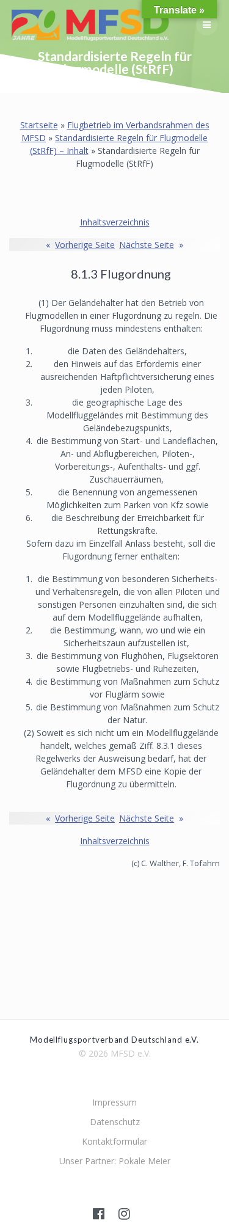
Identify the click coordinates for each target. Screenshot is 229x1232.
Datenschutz (115, 1122)
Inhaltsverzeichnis (115, 222)
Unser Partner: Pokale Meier (114, 1161)
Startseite (39, 125)
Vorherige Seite (80, 244)
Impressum (114, 1102)
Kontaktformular (114, 1141)
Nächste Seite (151, 244)
